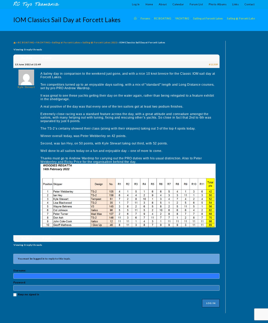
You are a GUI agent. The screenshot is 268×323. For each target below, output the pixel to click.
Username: (19, 270)
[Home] (135, 18)
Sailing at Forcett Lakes (66, 42)
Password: (19, 282)
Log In (210, 303)
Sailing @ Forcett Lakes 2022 (99, 42)
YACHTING (43, 42)
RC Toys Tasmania (35, 4)
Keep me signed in (28, 294)
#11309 (213, 64)
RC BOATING (26, 42)
